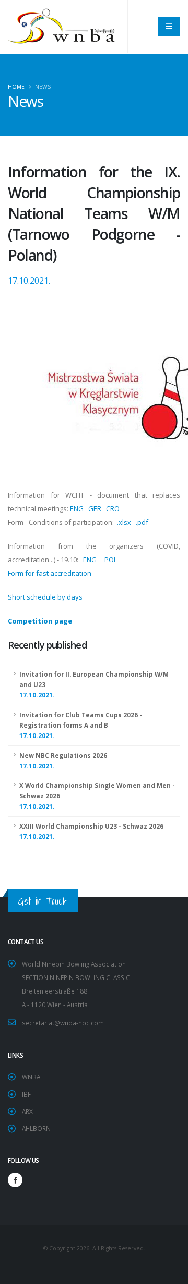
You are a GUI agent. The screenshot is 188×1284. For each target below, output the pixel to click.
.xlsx (124, 522)
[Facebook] (15, 1180)
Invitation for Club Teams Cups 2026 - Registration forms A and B (80, 725)
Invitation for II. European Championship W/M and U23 (94, 685)
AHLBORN (36, 1128)
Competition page (40, 621)
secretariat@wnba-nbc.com (63, 1023)
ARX (27, 1111)
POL (110, 559)
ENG (77, 508)
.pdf (142, 522)
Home (16, 87)
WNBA (31, 1077)
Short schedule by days (45, 597)
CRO (113, 508)
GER (94, 508)
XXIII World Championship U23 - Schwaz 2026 (91, 831)
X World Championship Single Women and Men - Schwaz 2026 (97, 796)
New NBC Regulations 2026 (63, 760)
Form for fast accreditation (49, 573)
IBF (26, 1094)
